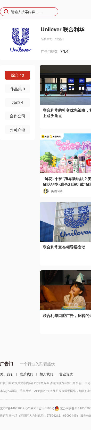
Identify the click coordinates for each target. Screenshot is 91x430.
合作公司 (17, 116)
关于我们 (7, 374)
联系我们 (26, 374)
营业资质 (66, 374)
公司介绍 (17, 129)
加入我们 (46, 374)
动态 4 (17, 102)
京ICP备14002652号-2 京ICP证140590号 (27, 408)
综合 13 (17, 75)
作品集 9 (17, 88)
